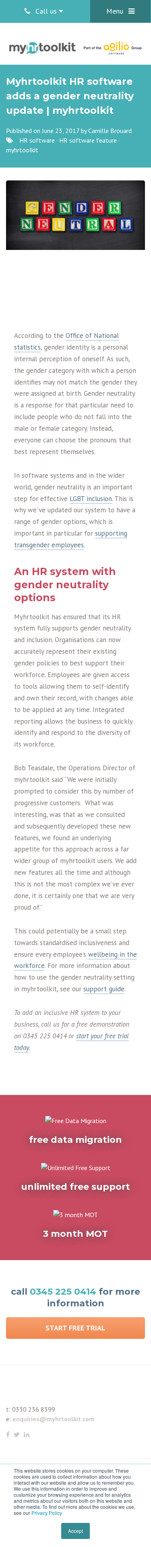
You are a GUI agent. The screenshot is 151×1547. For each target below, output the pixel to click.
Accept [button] (75, 1530)
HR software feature (88, 140)
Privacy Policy (46, 1512)
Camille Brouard (110, 131)
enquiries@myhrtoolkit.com (53, 1419)
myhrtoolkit (22, 150)
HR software (37, 140)
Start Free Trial (75, 1327)
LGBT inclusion (91, 498)
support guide (103, 988)
